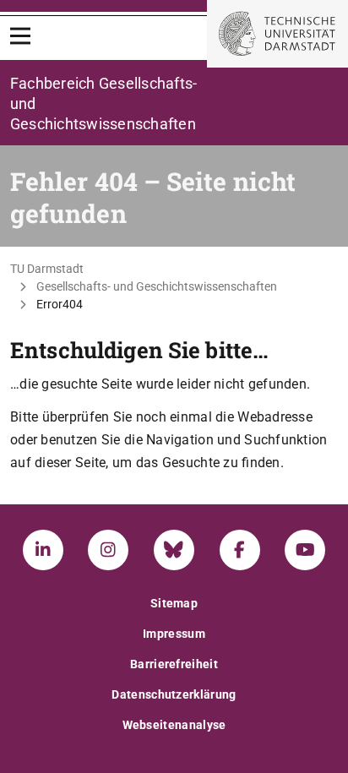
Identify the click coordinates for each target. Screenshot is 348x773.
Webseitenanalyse (174, 725)
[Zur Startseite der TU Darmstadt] (277, 34)
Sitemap (174, 603)
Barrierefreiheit (174, 664)
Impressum (174, 633)
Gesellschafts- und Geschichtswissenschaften (156, 286)
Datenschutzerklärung (173, 694)
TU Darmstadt (47, 268)
